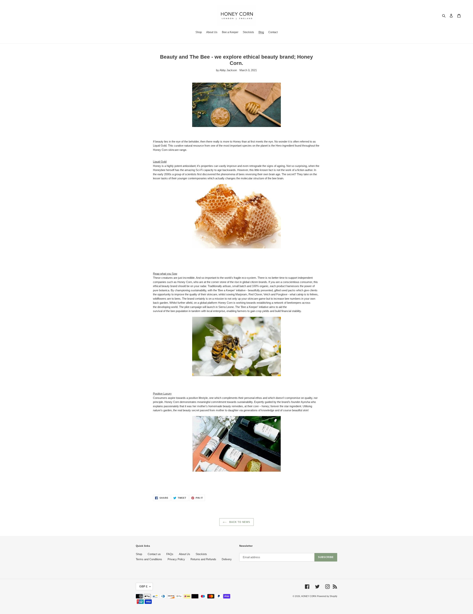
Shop (139, 554)
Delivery (227, 559)
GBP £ (143, 586)
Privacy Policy (176, 559)
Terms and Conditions (149, 559)
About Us (184, 554)
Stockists (201, 554)
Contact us (154, 554)
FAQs (169, 554)
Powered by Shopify (327, 596)
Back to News (239, 522)
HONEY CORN (308, 596)
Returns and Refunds (203, 559)
